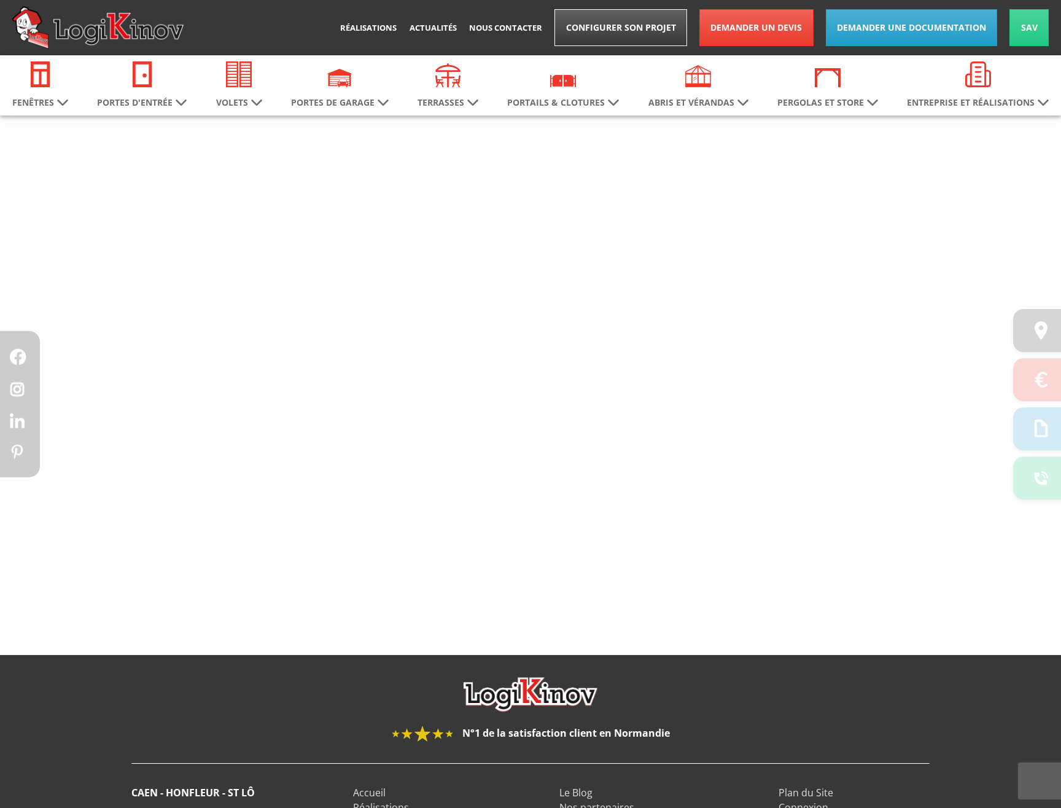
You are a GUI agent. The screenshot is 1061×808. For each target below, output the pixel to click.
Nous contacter (505, 27)
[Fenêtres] (40, 73)
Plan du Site (806, 792)
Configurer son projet (621, 27)
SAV (1029, 27)
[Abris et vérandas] (698, 75)
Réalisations (368, 27)
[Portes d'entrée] (142, 73)
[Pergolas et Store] (828, 77)
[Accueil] (98, 27)
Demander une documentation (911, 27)
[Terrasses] (448, 74)
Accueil (369, 792)
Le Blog (576, 792)
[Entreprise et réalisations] (978, 73)
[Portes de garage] (339, 77)
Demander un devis (756, 27)
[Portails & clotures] (563, 80)
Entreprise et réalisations (971, 102)
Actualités (433, 27)
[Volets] (239, 73)
